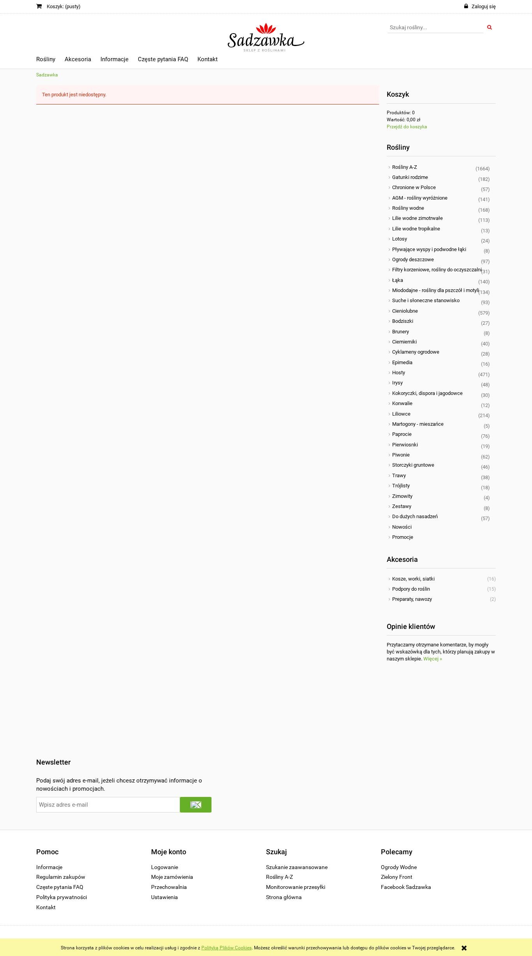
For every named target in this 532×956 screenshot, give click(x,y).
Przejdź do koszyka (407, 126)
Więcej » (432, 659)
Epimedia (402, 362)
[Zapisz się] (195, 805)
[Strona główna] (266, 33)
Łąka (397, 280)
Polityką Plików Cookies (226, 948)
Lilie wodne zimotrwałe (417, 218)
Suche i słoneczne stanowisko (426, 300)
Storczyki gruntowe (413, 465)
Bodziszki (402, 321)
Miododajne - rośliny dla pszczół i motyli (435, 290)
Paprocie (402, 434)
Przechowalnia (169, 887)
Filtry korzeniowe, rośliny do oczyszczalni (437, 270)
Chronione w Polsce (414, 187)
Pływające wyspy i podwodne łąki (429, 249)
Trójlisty (401, 486)
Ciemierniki (404, 342)
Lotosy (399, 239)
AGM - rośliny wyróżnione (419, 198)
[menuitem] (45, 60)
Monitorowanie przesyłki (295, 887)
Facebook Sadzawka (406, 887)
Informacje (49, 867)
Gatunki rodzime (410, 177)
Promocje (402, 537)
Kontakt (46, 907)
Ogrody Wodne (399, 867)
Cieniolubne (405, 311)
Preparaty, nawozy (412, 599)
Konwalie (402, 403)
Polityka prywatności (61, 897)
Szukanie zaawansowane (297, 867)
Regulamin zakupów (60, 877)
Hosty (398, 372)
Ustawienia (164, 897)
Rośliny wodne (408, 208)
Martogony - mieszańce (418, 424)
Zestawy (401, 506)
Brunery (400, 332)
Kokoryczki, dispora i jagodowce (427, 393)
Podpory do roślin (411, 589)
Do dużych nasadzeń (415, 516)
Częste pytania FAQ (59, 887)
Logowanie (164, 867)
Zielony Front (396, 877)
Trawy (399, 475)
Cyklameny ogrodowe (415, 352)
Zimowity (402, 496)
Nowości (402, 527)
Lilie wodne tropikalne (416, 229)
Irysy (397, 383)
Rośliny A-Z (404, 167)
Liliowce (401, 414)
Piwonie (401, 455)
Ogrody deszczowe (413, 259)
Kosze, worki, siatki (413, 579)
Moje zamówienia (172, 877)
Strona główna (284, 897)
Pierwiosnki (405, 445)
